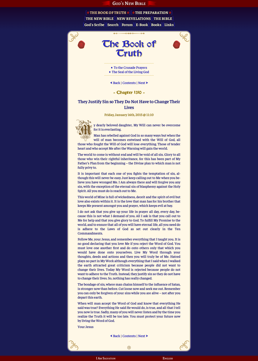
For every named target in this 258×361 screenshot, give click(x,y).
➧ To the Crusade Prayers (129, 67)
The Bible (163, 18)
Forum (127, 24)
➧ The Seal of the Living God (129, 71)
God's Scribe (94, 24)
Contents (129, 82)
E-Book (142, 24)
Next (143, 82)
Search (113, 24)
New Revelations (134, 18)
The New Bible (100, 18)
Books (156, 24)
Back (115, 82)
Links (169, 24)
